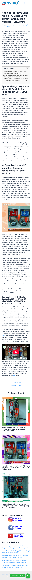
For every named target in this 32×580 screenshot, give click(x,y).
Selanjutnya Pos (16, 385)
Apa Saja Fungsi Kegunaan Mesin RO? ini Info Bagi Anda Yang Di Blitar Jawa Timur (15, 72)
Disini (3, 335)
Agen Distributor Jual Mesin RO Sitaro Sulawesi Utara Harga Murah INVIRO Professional (16, 467)
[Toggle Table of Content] (27, 68)
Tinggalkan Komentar (8, 25)
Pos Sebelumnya (16, 382)
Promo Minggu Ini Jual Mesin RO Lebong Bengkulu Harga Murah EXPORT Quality (14, 429)
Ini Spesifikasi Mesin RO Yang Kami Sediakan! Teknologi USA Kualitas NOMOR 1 (16, 76)
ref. (14, 375)
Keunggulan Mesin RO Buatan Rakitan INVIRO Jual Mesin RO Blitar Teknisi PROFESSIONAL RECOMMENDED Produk (17, 80)
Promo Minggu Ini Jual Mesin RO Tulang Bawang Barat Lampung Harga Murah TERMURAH (16, 505)
